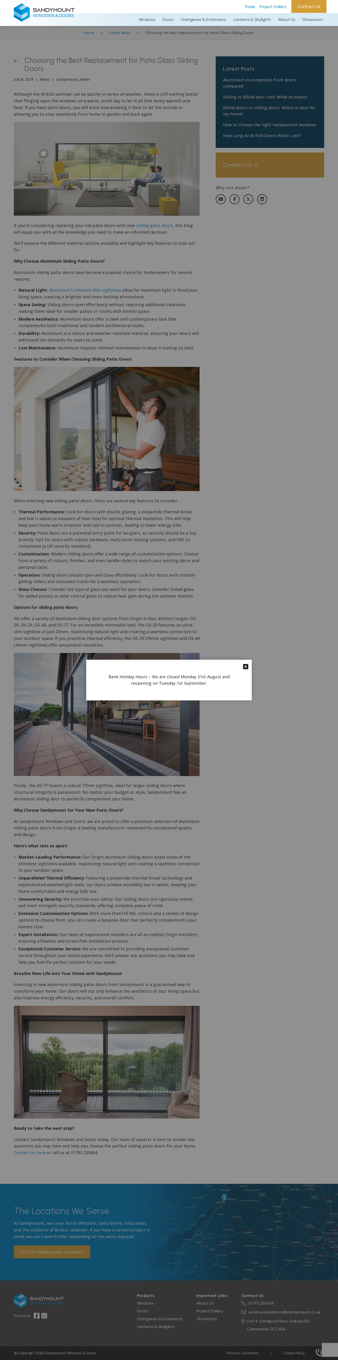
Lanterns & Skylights (252, 19)
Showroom (312, 19)
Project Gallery (273, 6)
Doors (168, 19)
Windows (147, 19)
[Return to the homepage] (44, 20)
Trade (249, 6)
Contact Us (309, 6)
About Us (286, 19)
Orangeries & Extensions (203, 19)
